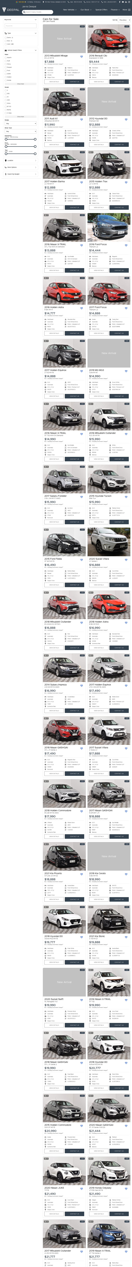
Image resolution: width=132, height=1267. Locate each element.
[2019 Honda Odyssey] (109, 1171)
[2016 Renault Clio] (109, 38)
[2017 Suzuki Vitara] (109, 730)
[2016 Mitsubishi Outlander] (109, 416)
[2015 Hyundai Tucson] (109, 479)
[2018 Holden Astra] (109, 604)
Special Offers (101, 10)
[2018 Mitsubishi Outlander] (64, 604)
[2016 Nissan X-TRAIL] (64, 227)
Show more (20, 84)
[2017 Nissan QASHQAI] (109, 793)
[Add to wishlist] (81, 56)
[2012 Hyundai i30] (109, 101)
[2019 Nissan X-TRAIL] (109, 1233)
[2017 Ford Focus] (109, 290)
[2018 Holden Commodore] (64, 793)
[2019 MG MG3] (109, 353)
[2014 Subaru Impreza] (64, 667)
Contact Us (74, 81)
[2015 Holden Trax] (109, 164)
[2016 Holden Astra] (64, 290)
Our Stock (85, 10)
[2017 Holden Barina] (64, 164)
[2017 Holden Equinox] (64, 353)
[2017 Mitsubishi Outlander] (64, 1233)
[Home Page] (11, 10)
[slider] (6, 139)
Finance (114, 10)
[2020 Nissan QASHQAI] (109, 1108)
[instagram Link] (129, 2)
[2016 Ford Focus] (109, 227)
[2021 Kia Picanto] (64, 856)
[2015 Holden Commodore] (64, 1108)
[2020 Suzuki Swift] (64, 982)
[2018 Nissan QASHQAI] (64, 730)
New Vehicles (68, 10)
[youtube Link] (123, 2)
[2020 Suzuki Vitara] (109, 542)
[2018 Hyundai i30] (64, 919)
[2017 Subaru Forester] (64, 479)
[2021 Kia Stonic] (109, 919)
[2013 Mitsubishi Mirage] (64, 38)
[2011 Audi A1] (64, 101)
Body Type (8, 128)
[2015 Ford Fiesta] (64, 542)
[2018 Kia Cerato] (109, 856)
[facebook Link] (119, 2)
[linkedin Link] (126, 2)
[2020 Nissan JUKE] (64, 1171)
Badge (7, 120)
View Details (54, 81)
